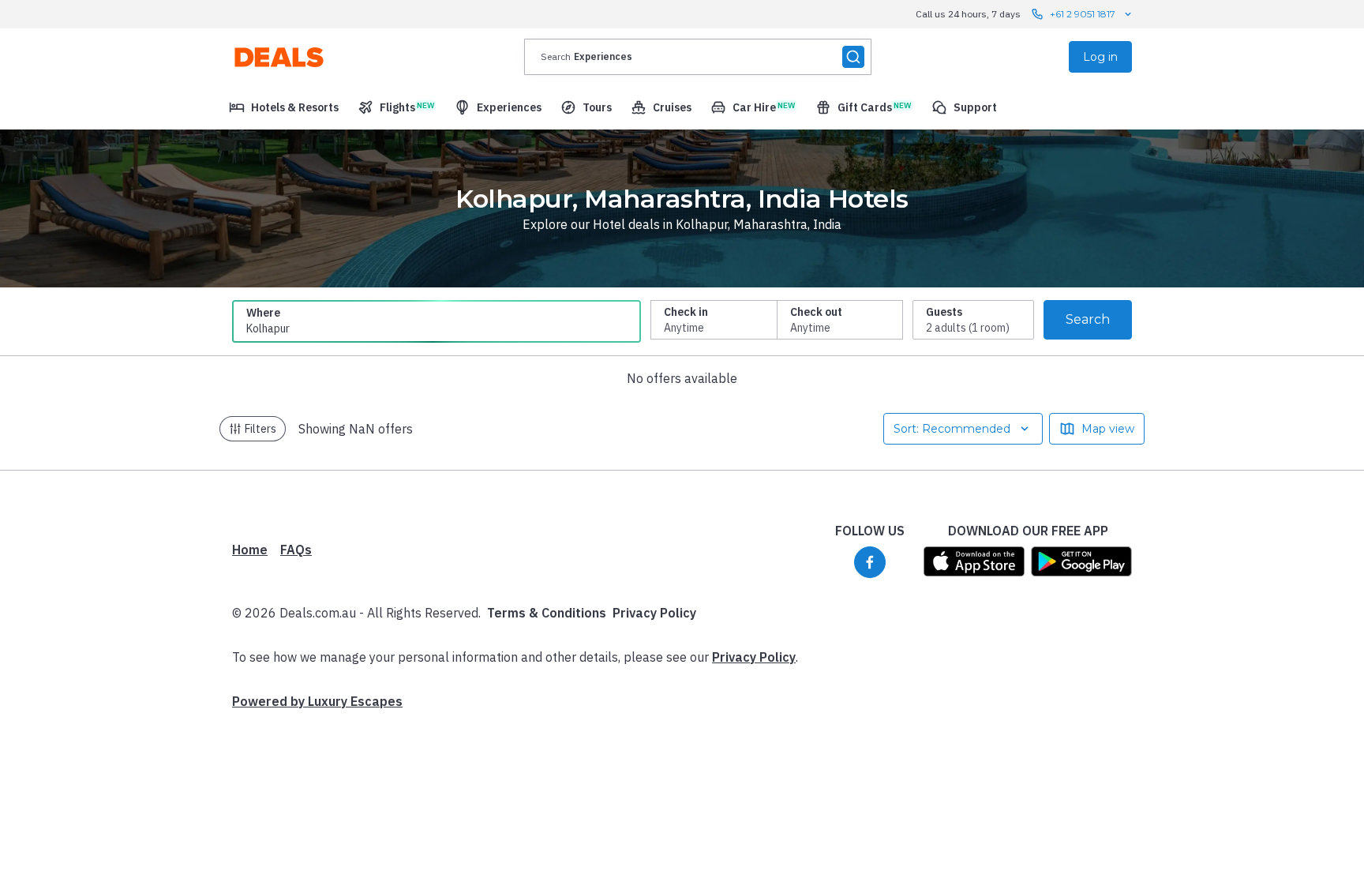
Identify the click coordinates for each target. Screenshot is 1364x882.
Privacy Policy (654, 613)
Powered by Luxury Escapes (317, 701)
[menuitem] (283, 107)
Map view (1107, 429)
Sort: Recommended (952, 429)
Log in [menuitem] (1100, 57)
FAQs (296, 549)
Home (250, 549)
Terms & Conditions (546, 613)
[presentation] (698, 56)
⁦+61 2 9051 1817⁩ (1082, 14)
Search (1088, 319)
